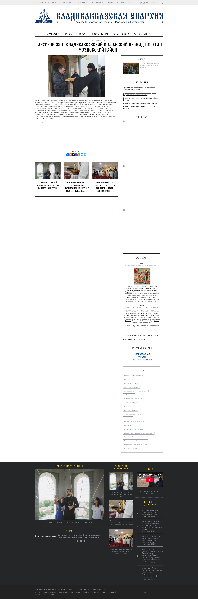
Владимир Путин (130, 437)
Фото (115, 33)
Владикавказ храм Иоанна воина (135, 444)
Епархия (68, 33)
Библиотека (42, 2)
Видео (125, 33)
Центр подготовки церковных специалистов (97, 2)
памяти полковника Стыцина (134, 421)
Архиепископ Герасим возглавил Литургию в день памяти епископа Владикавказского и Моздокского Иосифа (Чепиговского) (152, 573)
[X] (73, 154)
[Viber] (76, 154)
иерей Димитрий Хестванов (134, 375)
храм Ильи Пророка (131, 402)
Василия (135, 317)
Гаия (157, 312)
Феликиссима (130, 290)
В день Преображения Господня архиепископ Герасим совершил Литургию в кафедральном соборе (76, 186)
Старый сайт (66, 2)
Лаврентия (145, 288)
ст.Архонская (129, 395)
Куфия (152, 315)
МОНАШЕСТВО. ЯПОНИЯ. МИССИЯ (150, 492)
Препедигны (135, 315)
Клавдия (155, 313)
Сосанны (144, 312)
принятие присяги (130, 448)
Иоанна (156, 321)
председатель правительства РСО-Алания (138, 433)
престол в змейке (130, 410)
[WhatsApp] (79, 154)
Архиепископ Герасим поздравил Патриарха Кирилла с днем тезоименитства (139, 94)
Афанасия (146, 299)
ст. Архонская (129, 425)
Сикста (151, 288)
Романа (152, 290)
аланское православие (132, 414)
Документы (142, 82)
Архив (55, 2)
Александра (144, 315)
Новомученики (100, 33)
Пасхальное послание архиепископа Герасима (140, 103)
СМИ (146, 33)
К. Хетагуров (128, 406)
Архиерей (52, 33)
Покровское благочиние (133, 398)
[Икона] (141, 285)
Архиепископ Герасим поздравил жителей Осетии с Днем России (139, 89)
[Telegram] (85, 154)
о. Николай (128, 418)
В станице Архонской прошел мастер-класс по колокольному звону (48, 185)
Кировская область (131, 383)
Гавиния (140, 313)
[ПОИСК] (161, 2)
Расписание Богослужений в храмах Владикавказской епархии (150, 65)
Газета (136, 33)
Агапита (139, 290)
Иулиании (128, 321)
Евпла (135, 312)
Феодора (127, 317)
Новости (83, 33)
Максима (127, 315)
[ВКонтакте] (67, 154)
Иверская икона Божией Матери (135, 441)
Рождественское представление (135, 391)
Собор (125, 293)
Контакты (125, 2)
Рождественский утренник (133, 429)
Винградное (128, 379)
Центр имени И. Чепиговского (134, 340)
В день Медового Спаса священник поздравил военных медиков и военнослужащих (105, 186)
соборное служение (131, 387)
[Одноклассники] (70, 154)
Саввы (127, 297)
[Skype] (82, 154)
